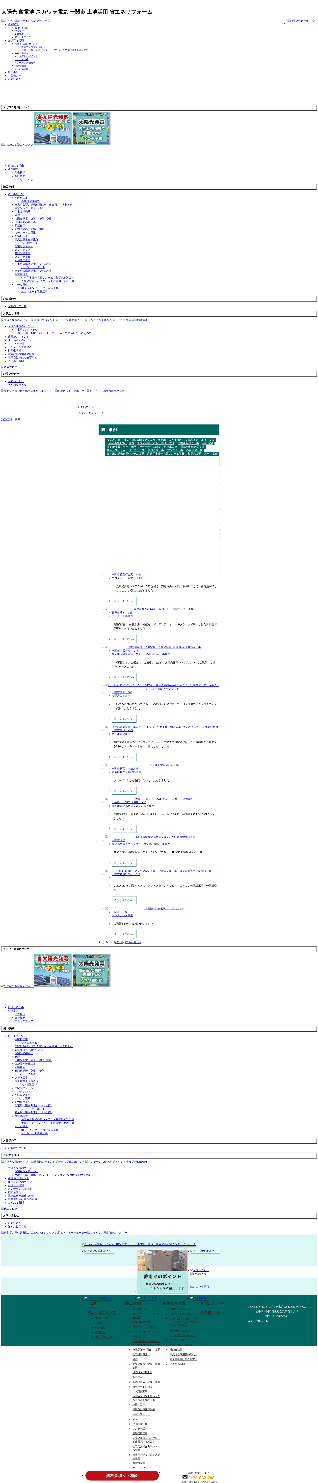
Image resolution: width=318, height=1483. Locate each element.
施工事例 (13, 72)
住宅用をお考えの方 (31, 47)
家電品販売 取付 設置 (29, 208)
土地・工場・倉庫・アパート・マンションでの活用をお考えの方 (54, 50)
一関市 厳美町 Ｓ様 (125, 650)
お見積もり (210, 1312)
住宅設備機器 (24, 211)
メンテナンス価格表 (25, 62)
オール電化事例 (121, 733)
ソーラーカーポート (33, 267)
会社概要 (19, 34)
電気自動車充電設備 (26, 239)
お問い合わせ (16, 79)
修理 (17, 215)
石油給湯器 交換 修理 (29, 229)
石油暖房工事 (22, 260)
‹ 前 (117, 942)
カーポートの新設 (25, 232)
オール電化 (21, 284)
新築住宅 (20, 225)
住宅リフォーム (24, 246)
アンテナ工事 (22, 256)
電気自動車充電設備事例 (126, 772)
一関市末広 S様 (122, 692)
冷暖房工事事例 (121, 695)
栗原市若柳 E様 (122, 612)
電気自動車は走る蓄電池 (183, 1359)
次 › (132, 942)
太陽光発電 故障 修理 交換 (33, 218)
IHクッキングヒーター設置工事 (39, 288)
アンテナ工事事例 (122, 616)
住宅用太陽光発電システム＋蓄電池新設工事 (47, 277)
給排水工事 (21, 236)
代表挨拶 (19, 31)
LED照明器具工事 (25, 222)
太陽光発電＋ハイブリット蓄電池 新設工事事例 (141, 843)
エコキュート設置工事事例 (128, 578)
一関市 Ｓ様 (120, 912)
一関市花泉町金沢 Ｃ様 (126, 574)
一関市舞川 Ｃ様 (122, 730)
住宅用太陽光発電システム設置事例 (133, 805)
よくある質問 (21, 69)
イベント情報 (21, 59)
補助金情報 (20, 66)
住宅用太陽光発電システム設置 (33, 263)
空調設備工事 (22, 253)
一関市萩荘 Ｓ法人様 (125, 768)
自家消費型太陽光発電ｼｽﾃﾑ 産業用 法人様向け (44, 204)
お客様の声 (14, 75)
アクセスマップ (23, 37)
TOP (92, 1303)
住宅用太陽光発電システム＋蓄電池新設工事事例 (141, 654)
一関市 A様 (118, 840)
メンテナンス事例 (122, 915)
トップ (46, 20)
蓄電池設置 (21, 274)
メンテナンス (22, 249)
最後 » (137, 942)
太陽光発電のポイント (26, 44)
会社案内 (13, 24)
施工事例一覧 (139, 1309)
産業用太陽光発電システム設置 (33, 270)
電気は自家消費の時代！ (183, 1354)
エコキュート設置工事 (34, 291)
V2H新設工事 (29, 243)
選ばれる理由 (21, 27)
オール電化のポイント (26, 56)
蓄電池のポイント (24, 53)
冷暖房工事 (21, 197)
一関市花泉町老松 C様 (126, 874)
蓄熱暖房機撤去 (30, 201)
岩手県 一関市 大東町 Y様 (129, 802)
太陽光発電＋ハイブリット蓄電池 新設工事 (47, 281)
